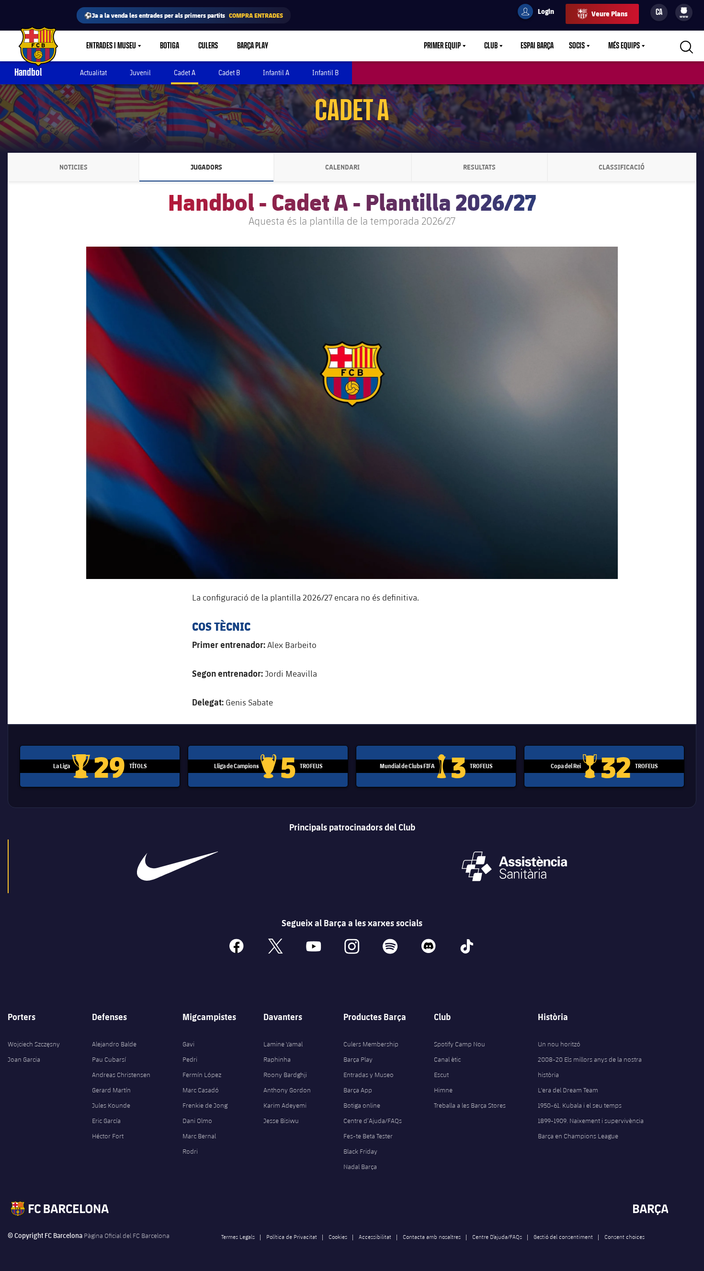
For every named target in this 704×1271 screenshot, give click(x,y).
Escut (441, 1074)
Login (539, 13)
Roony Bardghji (285, 1074)
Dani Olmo (197, 1120)
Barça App (357, 1090)
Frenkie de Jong (204, 1105)
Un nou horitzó (559, 1044)
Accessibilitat (375, 1236)
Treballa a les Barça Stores (470, 1105)
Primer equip (442, 46)
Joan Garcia (24, 1059)
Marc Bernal (199, 1136)
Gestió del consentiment (563, 1236)
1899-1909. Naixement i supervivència (591, 1120)
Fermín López (201, 1074)
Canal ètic (447, 1059)
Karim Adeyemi (285, 1105)
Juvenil (140, 72)
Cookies (338, 1236)
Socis (577, 46)
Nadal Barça (360, 1166)
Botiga (169, 46)
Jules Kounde (111, 1105)
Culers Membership (370, 1044)
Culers (208, 46)
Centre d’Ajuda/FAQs (372, 1120)
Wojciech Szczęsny (34, 1044)
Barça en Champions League (578, 1136)
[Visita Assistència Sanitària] (514, 866)
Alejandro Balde (114, 1044)
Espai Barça (537, 46)
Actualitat (93, 72)
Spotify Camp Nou (459, 1044)
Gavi (188, 1044)
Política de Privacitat (291, 1236)
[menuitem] (684, 10)
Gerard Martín (111, 1090)
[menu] (684, 12)
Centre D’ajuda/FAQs (497, 1236)
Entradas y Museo (368, 1074)
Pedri (189, 1059)
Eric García (106, 1120)
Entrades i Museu (111, 46)
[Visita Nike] (177, 866)
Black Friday (360, 1151)
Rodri (190, 1151)
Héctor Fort (108, 1136)
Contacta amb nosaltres (432, 1236)
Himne (443, 1090)
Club (491, 46)
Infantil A (276, 72)
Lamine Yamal (283, 1044)
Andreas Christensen (121, 1074)
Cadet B (229, 72)
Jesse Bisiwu (281, 1120)
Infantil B (325, 72)
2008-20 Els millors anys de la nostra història (590, 1066)
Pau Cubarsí (109, 1059)
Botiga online (361, 1105)
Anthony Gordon (287, 1090)
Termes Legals (238, 1236)
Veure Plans (609, 13)
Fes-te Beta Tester (368, 1136)
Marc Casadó (200, 1090)
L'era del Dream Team (568, 1090)
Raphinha (277, 1059)
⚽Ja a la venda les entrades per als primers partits (183, 15)
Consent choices (624, 1236)
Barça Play (252, 46)
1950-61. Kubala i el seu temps (580, 1105)
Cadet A (184, 72)
